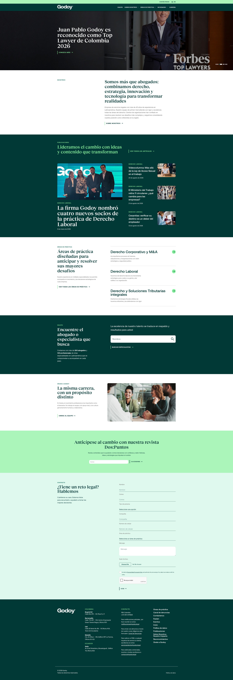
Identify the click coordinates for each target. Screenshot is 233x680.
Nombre (122, 484)
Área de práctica (124, 533)
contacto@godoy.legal (128, 654)
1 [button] (216, 64)
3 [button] (220, 64)
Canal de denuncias (161, 612)
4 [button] (223, 64)
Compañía (122, 514)
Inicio (155, 625)
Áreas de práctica (147, 7)
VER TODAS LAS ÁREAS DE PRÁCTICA (73, 287)
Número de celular (125, 524)
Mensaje (122, 543)
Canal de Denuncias (135, 633)
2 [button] (217, 64)
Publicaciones (159, 631)
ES (172, 2)
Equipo (120, 7)
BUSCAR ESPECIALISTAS (121, 347)
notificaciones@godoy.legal (130, 624)
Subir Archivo (123, 559)
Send (122, 588)
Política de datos (160, 628)
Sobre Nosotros (131, 7)
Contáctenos (164, 2)
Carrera (172, 7)
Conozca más (65, 52)
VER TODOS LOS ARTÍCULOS (141, 151)
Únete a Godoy (159, 642)
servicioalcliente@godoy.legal (131, 645)
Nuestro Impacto (160, 636)
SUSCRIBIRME (135, 461)
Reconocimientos (160, 639)
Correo (121, 494)
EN (175, 2)
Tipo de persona (124, 504)
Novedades (162, 7)
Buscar (172, 339)
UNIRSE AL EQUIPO (66, 416)
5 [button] (225, 64)
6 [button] (226, 64)
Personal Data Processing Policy (135, 572)
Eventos (156, 622)
